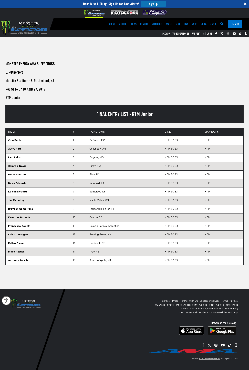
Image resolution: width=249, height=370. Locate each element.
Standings (157, 23)
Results (144, 23)
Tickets (235, 23)
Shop (178, 23)
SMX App (165, 33)
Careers (166, 301)
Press (175, 301)
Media (203, 23)
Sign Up (153, 4)
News (134, 23)
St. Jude (207, 33)
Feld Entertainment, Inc (209, 359)
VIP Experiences (180, 33)
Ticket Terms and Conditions (194, 312)
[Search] (221, 24)
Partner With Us (189, 301)
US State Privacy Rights (168, 305)
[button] (124, 4)
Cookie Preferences (227, 305)
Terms (224, 301)
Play (186, 23)
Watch (169, 23)
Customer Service (210, 301)
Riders (112, 23)
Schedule (123, 23)
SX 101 (194, 23)
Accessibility (190, 305)
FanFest (196, 33)
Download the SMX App (224, 312)
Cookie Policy (206, 305)
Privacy (234, 301)
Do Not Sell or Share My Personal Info (202, 309)
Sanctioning (231, 309)
